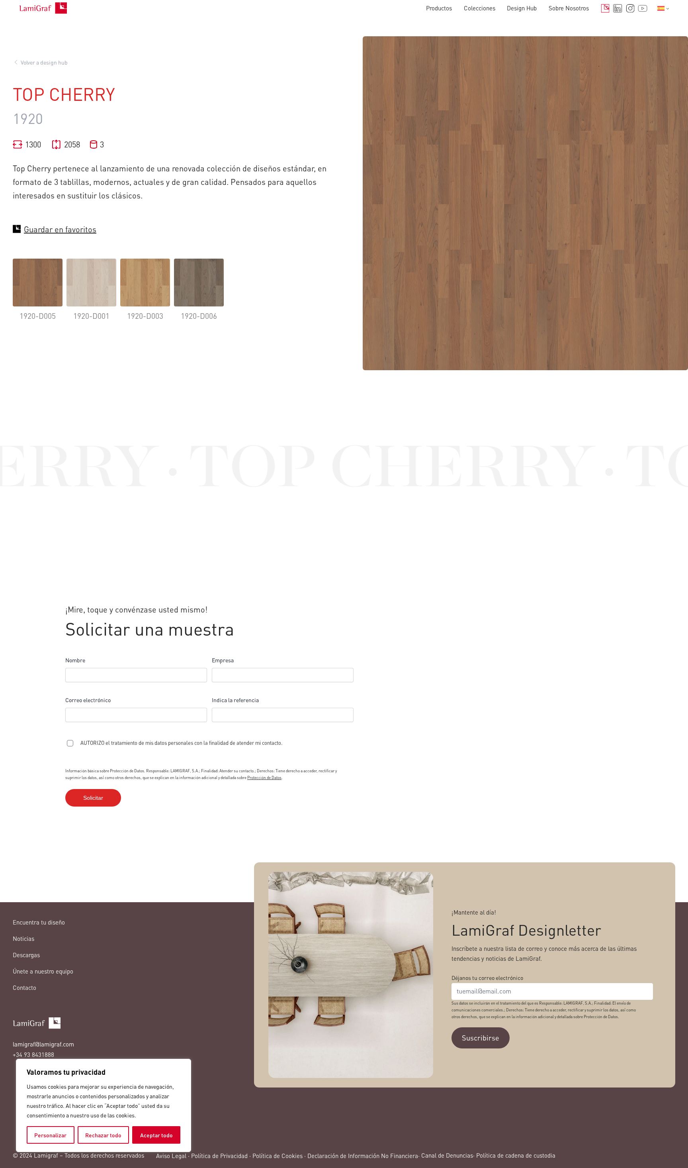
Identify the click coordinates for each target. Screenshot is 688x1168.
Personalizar (50, 1135)
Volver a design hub (44, 62)
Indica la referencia (235, 699)
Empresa (223, 660)
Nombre (75, 660)
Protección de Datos (264, 777)
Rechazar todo (103, 1135)
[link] (38, 295)
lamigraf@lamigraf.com (43, 1044)
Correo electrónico (88, 699)
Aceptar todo (156, 1135)
